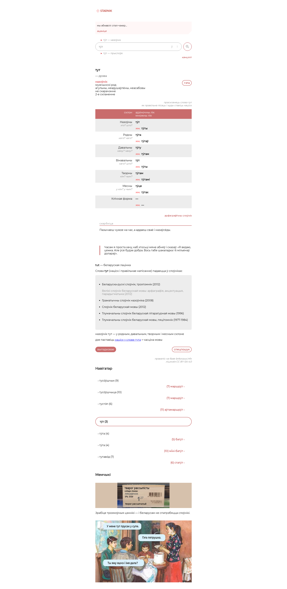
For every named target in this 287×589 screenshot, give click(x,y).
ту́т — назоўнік (112, 40)
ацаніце (102, 31)
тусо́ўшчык (107, 380)
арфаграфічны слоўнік (178, 215)
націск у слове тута (128, 339)
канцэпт (187, 57)
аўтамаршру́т (174, 409)
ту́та (102, 433)
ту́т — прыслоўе (113, 53)
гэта (187, 82)
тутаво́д (104, 456)
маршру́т (176, 386)
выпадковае (105, 349)
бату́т (179, 439)
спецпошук (182, 349)
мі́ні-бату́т (176, 451)
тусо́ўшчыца (107, 392)
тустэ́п (103, 403)
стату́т (179, 462)
